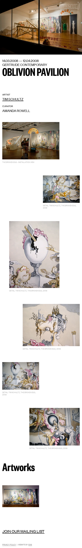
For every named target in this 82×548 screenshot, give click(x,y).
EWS (30, 544)
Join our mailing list (23, 531)
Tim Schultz (12, 99)
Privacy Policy (9, 544)
